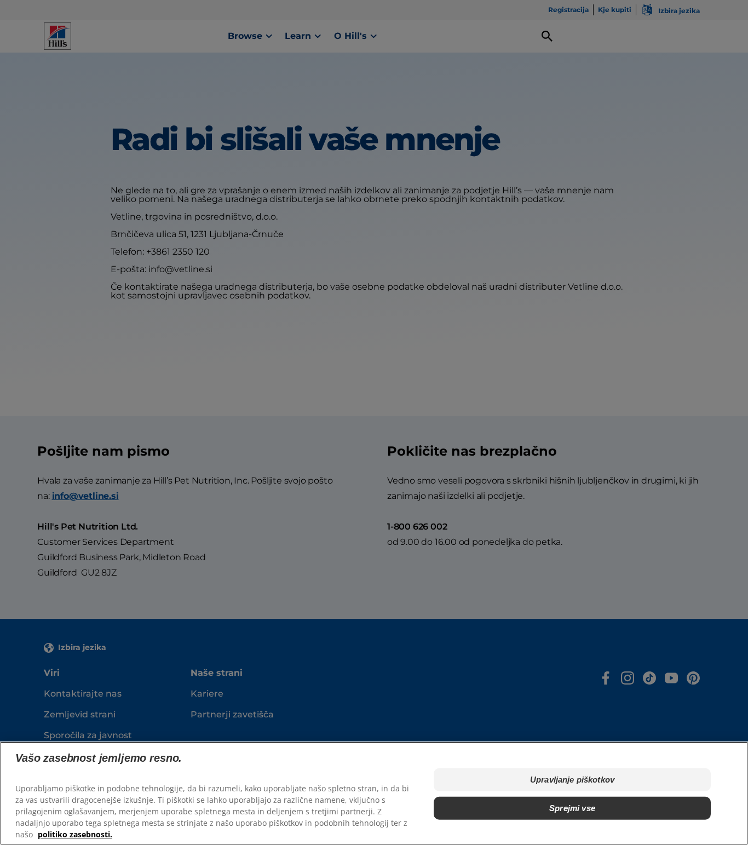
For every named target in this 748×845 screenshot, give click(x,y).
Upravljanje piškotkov (572, 779)
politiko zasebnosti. (75, 834)
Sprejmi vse (572, 808)
